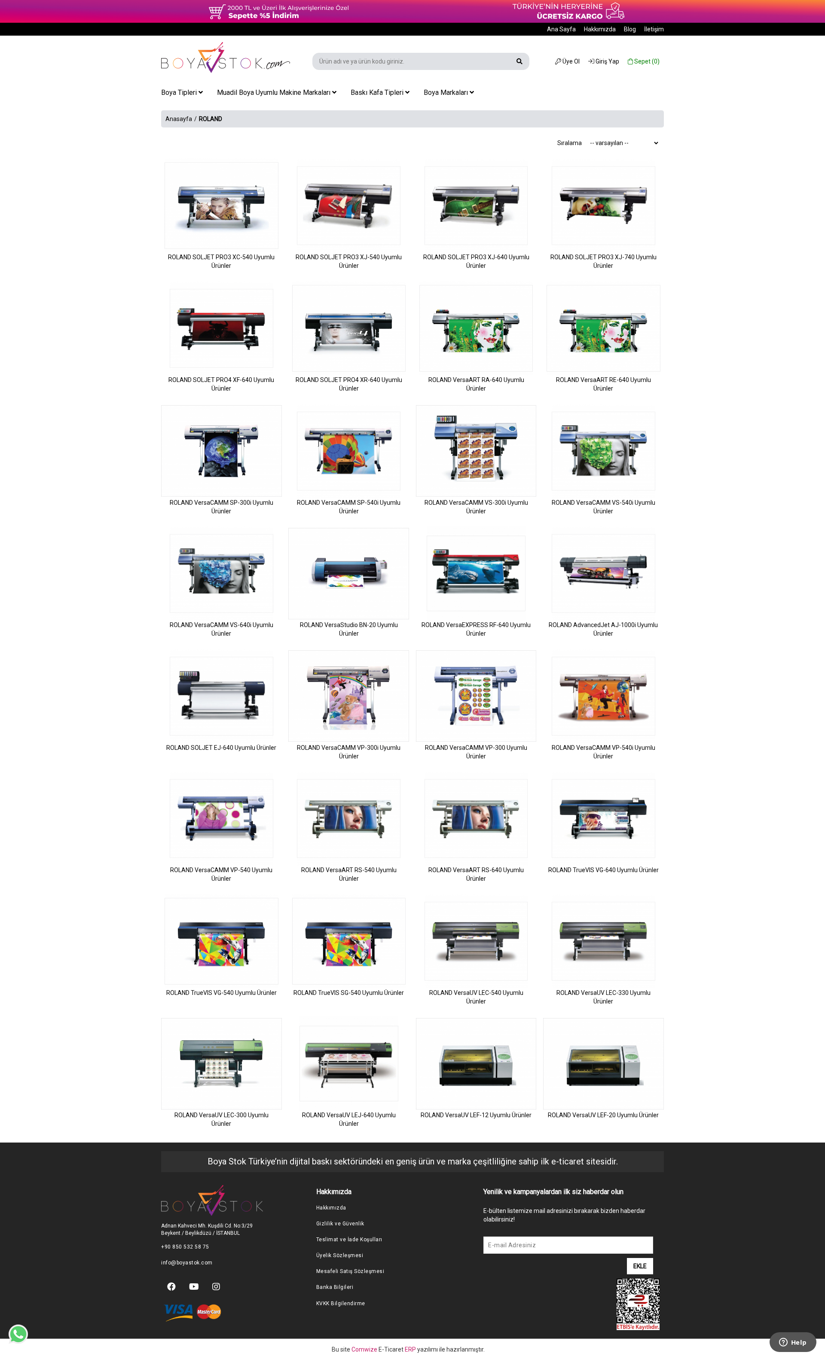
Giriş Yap (606, 61)
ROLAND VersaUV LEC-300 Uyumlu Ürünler (221, 1119)
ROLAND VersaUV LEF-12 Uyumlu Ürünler (476, 1115)
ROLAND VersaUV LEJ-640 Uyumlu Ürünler (349, 1119)
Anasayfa (178, 118)
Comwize (365, 1349)
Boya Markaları (447, 92)
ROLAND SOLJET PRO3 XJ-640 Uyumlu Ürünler (476, 261)
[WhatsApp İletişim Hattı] (18, 1328)
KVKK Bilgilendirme (340, 1303)
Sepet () (646, 61)
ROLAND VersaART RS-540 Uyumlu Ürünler (349, 874)
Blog (630, 29)
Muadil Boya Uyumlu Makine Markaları (274, 92)
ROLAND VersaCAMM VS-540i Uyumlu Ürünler (603, 507)
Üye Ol (570, 61)
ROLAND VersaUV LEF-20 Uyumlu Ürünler (603, 1115)
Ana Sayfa (561, 29)
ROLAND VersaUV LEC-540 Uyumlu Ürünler (476, 997)
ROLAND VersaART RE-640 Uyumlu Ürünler (603, 384)
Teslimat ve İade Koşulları (349, 1240)
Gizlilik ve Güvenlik (340, 1224)
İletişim (654, 29)
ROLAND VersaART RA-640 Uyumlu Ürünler (476, 384)
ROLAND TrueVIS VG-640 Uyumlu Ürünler (603, 870)
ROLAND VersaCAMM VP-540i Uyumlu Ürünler (603, 752)
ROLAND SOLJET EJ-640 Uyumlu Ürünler (221, 747)
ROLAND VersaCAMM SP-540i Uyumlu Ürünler (348, 507)
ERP (411, 1349)
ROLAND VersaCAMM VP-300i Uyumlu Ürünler (348, 752)
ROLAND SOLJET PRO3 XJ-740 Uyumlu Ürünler (603, 261)
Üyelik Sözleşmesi (340, 1255)
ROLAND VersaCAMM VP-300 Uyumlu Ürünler (476, 752)
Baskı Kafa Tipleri (378, 92)
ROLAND (210, 118)
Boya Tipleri (180, 92)
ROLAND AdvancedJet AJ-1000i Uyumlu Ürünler (603, 629)
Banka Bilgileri (335, 1287)
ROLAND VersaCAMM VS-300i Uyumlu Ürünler (476, 507)
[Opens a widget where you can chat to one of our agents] (792, 1343)
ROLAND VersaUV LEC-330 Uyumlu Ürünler (603, 997)
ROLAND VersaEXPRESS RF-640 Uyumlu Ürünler (476, 629)
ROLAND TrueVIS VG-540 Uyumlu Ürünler (221, 992)
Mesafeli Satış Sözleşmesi (350, 1271)
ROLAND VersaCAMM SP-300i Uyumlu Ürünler (221, 507)
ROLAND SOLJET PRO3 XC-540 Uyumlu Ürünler (221, 261)
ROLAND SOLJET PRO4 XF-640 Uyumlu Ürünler (221, 384)
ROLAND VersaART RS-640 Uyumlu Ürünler (476, 874)
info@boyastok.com (187, 1263)
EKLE (640, 1266)
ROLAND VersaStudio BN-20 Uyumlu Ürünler (349, 629)
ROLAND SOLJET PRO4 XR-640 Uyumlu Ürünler (349, 384)
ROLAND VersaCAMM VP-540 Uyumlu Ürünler (221, 874)
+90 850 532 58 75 (185, 1247)
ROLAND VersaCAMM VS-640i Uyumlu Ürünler (221, 629)
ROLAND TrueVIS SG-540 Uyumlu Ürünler (348, 992)
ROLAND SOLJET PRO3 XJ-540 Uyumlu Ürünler (349, 261)
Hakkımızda (600, 29)
